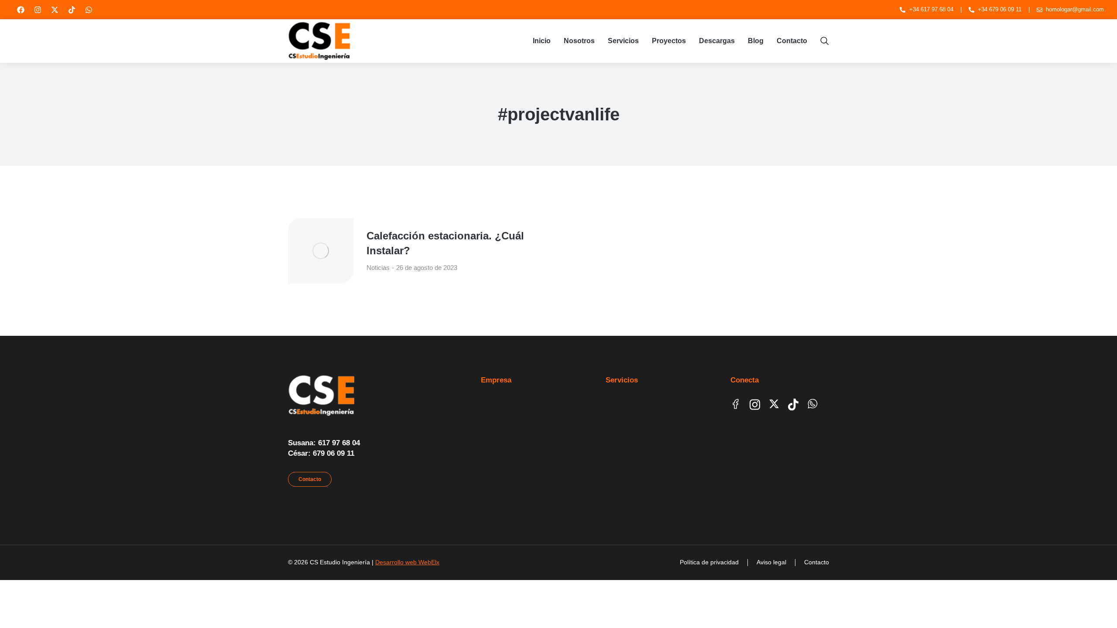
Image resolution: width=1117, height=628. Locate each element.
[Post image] (320, 250)
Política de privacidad (709, 562)
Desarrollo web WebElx (407, 562)
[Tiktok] (71, 9)
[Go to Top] (1095, 606)
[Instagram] (37, 9)
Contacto (309, 479)
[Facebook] (20, 9)
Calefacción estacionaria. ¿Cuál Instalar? (445, 243)
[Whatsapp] (88, 9)
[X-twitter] (54, 9)
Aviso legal (771, 562)
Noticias (378, 267)
